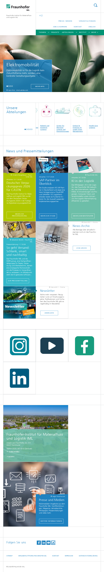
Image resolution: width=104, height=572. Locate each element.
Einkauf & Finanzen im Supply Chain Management (71, 128)
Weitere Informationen (51, 521)
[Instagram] (19, 346)
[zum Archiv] (53, 237)
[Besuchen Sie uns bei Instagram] (53, 543)
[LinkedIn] (19, 378)
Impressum (69, 556)
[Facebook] (84, 346)
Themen (42, 32)
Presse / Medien (65, 21)
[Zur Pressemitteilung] (19, 230)
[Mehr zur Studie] (52, 165)
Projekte (55, 32)
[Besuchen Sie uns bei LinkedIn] (44, 543)
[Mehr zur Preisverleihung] (19, 165)
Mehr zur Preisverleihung (19, 215)
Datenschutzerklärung (88, 556)
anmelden (49, 313)
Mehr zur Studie (48, 216)
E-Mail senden (14, 451)
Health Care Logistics (86, 126)
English (92, 27)
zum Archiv (81, 248)
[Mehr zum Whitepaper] (84, 165)
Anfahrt (11, 456)
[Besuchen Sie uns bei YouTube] (48, 543)
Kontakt (78, 27)
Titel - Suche (95, 5)
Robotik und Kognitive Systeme (38, 127)
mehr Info (39, 86)
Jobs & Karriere (60, 27)
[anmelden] (20, 302)
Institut (82, 32)
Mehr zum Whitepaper (83, 216)
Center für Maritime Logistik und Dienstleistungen (56, 128)
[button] (7, 86)
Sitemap (9, 556)
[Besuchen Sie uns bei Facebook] (39, 543)
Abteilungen (68, 32)
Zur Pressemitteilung (18, 281)
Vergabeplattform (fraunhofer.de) (32, 556)
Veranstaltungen (87, 21)
